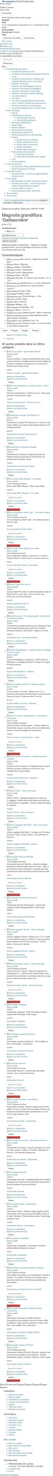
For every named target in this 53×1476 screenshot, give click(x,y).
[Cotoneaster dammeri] (16, 1063)
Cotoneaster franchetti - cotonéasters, (21, 1121)
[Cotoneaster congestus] (17, 1004)
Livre (14, 159)
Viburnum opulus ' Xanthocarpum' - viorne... (24, 737)
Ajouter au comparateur (16, 376)
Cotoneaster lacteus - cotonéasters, (21, 1225)
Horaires (7, 53)
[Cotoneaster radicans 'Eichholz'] (20, 1344)
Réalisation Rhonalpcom (9, 1475)
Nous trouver (12, 195)
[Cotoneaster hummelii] (16, 1172)
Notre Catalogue (13, 110)
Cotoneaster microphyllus (17, 1255)
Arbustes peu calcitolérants (22, 132)
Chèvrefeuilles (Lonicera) (21, 115)
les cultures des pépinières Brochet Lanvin (28, 100)
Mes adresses (14, 1450)
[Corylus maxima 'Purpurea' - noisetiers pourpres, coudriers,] (29, 757)
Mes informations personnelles (21, 1453)
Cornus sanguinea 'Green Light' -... (20, 529)
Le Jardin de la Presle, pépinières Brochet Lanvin (31, 166)
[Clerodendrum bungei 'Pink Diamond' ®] (23, 415)
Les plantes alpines (19, 96)
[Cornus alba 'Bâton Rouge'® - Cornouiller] (24, 478)
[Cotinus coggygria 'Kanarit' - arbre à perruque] (25, 929)
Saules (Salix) (17, 125)
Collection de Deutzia (20, 83)
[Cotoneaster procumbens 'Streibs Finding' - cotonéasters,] (29, 1309)
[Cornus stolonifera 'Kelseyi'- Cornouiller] (23, 548)
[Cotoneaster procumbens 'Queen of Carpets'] (25, 1267)
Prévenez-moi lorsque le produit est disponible (20, 238)
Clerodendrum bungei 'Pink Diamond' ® (22, 434)
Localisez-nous (14, 1468)
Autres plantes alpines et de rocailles (31, 156)
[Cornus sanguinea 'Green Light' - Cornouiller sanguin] (28, 512)
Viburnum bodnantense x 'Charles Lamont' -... (25, 402)
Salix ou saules (14, 1397)
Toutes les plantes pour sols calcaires (26, 105)
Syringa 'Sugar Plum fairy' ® (18, 603)
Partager (14, 330)
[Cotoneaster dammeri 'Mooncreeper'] (22, 897)
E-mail (11, 1471)
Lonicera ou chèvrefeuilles (19, 1402)
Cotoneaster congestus (16, 1021)
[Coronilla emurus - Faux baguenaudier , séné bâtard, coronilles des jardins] (29, 617)
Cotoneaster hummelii (15, 1191)
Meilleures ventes (15, 1422)
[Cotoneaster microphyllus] (18, 1238)
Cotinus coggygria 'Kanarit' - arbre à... (21, 951)
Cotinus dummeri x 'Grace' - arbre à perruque (24, 985)
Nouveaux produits (16, 1420)
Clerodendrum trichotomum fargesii (20, 466)
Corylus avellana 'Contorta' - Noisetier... (22, 703)
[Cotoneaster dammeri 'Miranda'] (20, 856)
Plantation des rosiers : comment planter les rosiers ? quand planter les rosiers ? (29, 184)
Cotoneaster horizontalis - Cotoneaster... (22, 1159)
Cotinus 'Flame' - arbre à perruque (20, 812)
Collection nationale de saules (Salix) (26, 91)
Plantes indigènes (19, 161)
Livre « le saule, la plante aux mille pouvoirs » (29, 103)
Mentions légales (15, 1430)
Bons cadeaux (12, 193)
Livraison (12, 1427)
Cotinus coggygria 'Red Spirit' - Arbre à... (23, 844)
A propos (12, 1432)
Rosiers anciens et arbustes (27, 139)
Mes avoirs (13, 1448)
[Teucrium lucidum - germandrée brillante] (23, 351)
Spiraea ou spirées (16, 1394)
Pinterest (35, 330)
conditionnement (9, 228)
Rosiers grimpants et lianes (27, 142)
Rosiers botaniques (24, 147)
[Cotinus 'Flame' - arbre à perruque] (21, 790)
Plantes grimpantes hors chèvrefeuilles (27, 134)
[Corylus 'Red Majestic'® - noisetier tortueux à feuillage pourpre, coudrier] (29, 651)
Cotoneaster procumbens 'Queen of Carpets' (24, 1289)
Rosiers (15, 137)
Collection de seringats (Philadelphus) (26, 88)
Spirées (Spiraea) (18, 127)
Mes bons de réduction (17, 1455)
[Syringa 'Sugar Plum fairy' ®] (19, 584)
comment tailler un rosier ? (22, 188)
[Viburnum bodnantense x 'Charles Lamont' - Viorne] (28, 385)
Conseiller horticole (14, 171)
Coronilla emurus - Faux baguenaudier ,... (23, 637)
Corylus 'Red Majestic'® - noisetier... (21, 671)
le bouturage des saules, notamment (26, 190)
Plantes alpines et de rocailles (23, 152)
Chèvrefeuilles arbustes (26, 117)
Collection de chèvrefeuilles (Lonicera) (27, 86)
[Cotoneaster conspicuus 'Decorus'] (21, 1033)
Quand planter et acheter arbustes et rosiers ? (30, 181)
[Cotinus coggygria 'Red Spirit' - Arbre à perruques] (27, 824)
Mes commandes (15, 1443)
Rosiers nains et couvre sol (27, 144)
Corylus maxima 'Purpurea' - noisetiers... (22, 778)
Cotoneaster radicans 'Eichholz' (19, 1364)
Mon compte (10, 1439)
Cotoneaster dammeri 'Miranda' (19, 878)
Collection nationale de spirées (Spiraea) (27, 93)
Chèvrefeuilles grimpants (26, 120)
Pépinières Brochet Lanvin (10, 49)
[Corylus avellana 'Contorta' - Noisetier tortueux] (26, 684)
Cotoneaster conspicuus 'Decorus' (20, 1050)
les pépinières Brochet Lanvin (23, 71)
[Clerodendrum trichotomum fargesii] (21, 446)
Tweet (5, 330)
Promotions (13, 1417)
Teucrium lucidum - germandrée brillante (22, 373)
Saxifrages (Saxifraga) (25, 154)
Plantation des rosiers (17, 1409)
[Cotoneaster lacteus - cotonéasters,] (22, 1203)
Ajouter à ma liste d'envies (17, 335)
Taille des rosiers (15, 1407)
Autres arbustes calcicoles (22, 130)
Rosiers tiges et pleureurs (27, 149)
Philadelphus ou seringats (19, 1399)
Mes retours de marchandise (20, 1445)
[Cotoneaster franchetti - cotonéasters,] (22, 1099)
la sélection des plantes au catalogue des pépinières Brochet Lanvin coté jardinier (28, 80)
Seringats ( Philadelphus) (21, 122)
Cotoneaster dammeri (15, 1080)
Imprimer (10, 338)
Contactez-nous (15, 1425)
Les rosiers (16, 98)
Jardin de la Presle (14, 164)
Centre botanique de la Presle (23, 169)
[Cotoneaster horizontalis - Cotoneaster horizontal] (27, 1140)
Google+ (25, 330)
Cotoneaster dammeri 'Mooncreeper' (21, 916)
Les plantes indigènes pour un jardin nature (29, 108)
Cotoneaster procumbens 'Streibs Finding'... (24, 1332)
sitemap (12, 1434)
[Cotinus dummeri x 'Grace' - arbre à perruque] (25, 963)
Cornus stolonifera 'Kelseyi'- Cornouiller (22, 565)
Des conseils (12, 178)
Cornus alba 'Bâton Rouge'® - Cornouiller (23, 493)
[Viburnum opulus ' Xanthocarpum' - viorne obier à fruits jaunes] (29, 716)
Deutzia (15, 113)
